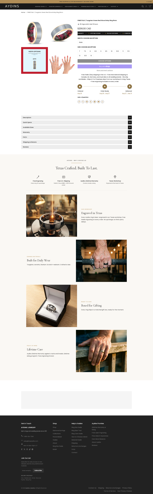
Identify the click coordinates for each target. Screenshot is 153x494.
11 (123, 51)
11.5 (128, 51)
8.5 (96, 51)
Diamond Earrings (59, 431)
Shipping (74, 443)
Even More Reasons (98, 439)
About (55, 443)
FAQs (73, 449)
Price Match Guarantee (100, 436)
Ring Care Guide (77, 434)
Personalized (57, 437)
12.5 (85, 56)
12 (79, 56)
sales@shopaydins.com (31, 441)
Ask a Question (83, 97)
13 (91, 56)
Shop (54, 427)
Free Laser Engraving (99, 433)
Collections (57, 434)
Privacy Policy (127, 488)
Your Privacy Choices (124, 491)
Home (23, 12)
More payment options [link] (105, 70)
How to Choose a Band (79, 437)
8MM (80, 42)
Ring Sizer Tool (76, 431)
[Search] (143, 6)
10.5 (117, 51)
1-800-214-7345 (29, 436)
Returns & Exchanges (79, 446)
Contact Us (92, 488)
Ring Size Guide (58, 446)
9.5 (106, 51)
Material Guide (77, 440)
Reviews (94, 445)
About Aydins (96, 442)
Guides (55, 440)
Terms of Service (110, 491)
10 (111, 51)
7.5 (85, 51)
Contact (74, 453)
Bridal (55, 449)
